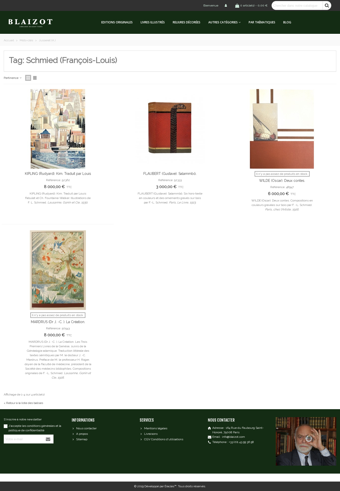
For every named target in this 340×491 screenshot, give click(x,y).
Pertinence (11, 78)
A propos (82, 434)
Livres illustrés (153, 22)
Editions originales (117, 22)
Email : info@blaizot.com (228, 437)
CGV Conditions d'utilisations (163, 439)
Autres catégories (223, 22)
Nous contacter (86, 428)
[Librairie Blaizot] (35, 22)
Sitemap (81, 439)
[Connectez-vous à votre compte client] (226, 5)
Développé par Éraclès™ (160, 486)
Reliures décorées (186, 22)
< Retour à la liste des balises (23, 403)
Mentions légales (155, 428)
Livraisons (151, 434)
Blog (287, 22)
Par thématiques (262, 22)
